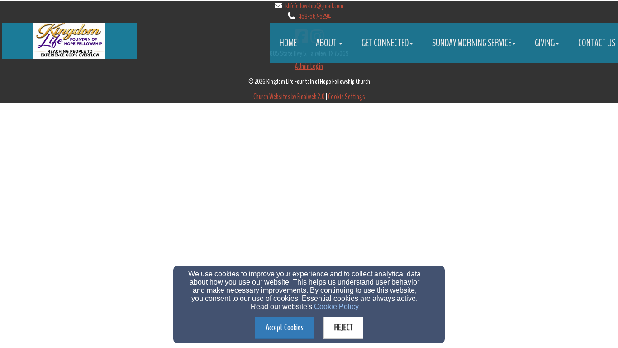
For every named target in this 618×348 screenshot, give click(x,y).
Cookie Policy (336, 306)
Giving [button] (545, 43)
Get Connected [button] (385, 43)
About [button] (327, 43)
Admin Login (309, 66)
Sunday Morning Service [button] (471, 43)
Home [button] (288, 43)
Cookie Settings (346, 97)
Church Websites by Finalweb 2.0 (289, 97)
